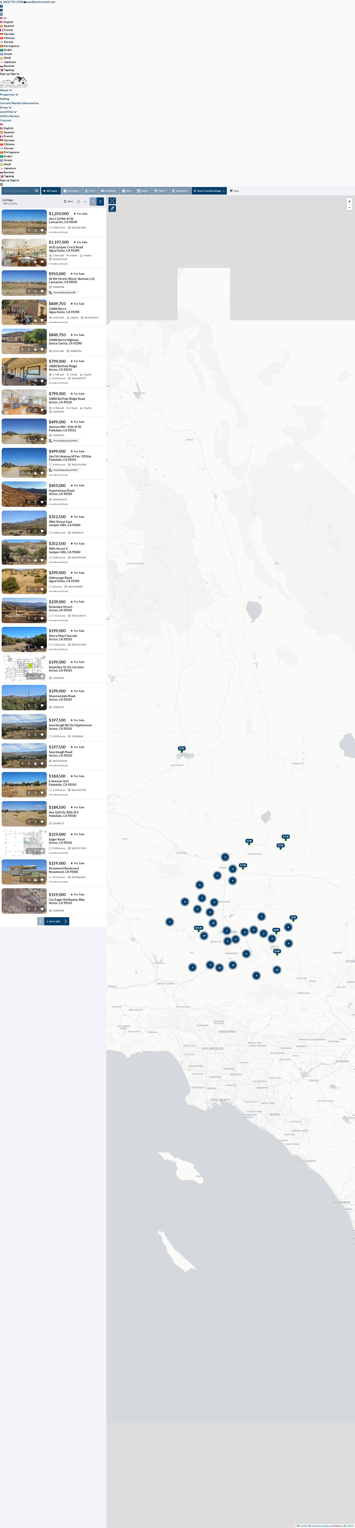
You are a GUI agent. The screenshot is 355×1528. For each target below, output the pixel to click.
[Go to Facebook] (1, 6)
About (4, 90)
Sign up (5, 73)
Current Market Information (19, 103)
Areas (4, 107)
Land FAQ (6, 111)
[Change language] (3, 18)
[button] (349, 201)
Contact (6, 120)
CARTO (350, 1525)
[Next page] (100, 201)
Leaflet (303, 1525)
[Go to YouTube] (1, 14)
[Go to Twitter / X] (1, 9)
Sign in (14, 73)
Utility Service (9, 116)
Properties (7, 94)
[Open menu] (1, 184)
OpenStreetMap (320, 1525)
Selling (4, 98)
